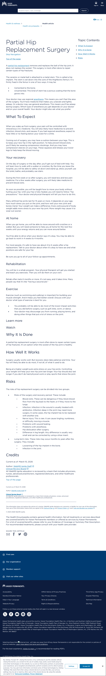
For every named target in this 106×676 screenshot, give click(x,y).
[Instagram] (29, 614)
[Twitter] (5, 614)
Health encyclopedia (31, 26)
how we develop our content (83, 508)
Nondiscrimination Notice (12, 596)
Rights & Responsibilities (50, 603)
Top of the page (13, 480)
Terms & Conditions (48, 600)
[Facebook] (11, 614)
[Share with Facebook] (14, 534)
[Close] (102, 666)
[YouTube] (17, 614)
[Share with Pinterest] (25, 534)
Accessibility (7, 592)
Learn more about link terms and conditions (32, 644)
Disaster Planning (92, 596)
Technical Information (94, 600)
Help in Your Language (11, 600)
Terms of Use (48, 508)
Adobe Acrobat (28, 649)
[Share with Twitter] (20, 534)
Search (84, 10)
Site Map (89, 603)
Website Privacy (8, 603)
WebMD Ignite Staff (17, 490)
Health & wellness (13, 24)
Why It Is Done (85, 50)
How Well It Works (86, 54)
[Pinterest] (23, 614)
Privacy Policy (62, 508)
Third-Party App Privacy (94, 592)
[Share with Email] (8, 534)
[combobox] (48, 10)
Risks (80, 58)
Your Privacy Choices (49, 596)
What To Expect (85, 46)
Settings (71, 666)
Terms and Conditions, (22, 674)
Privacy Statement (36, 674)
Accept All (86, 666)
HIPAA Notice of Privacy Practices (53, 592)
